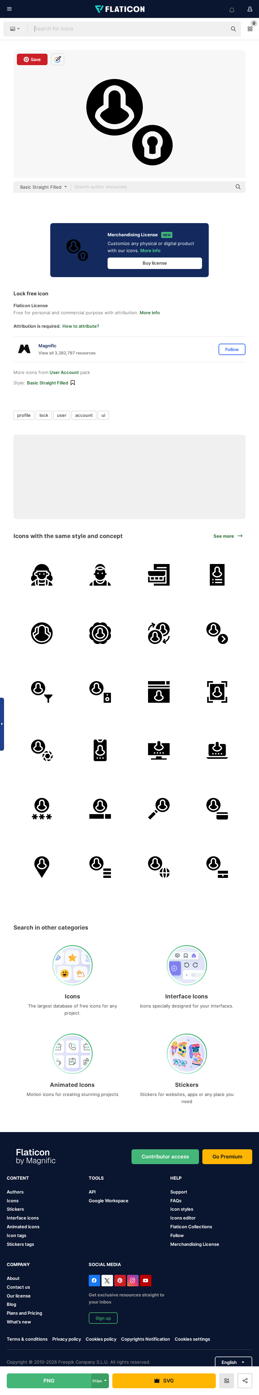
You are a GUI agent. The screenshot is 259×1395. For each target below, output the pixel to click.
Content (18, 1178)
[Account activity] (100, 750)
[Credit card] (217, 809)
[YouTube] (145, 1280)
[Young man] (100, 575)
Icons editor (183, 1217)
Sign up (103, 1318)
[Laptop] (217, 750)
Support (178, 1192)
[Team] (42, 633)
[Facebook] (94, 1280)
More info (150, 250)
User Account (64, 372)
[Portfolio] (217, 867)
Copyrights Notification (145, 1339)
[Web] (159, 692)
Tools (96, 1178)
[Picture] (217, 692)
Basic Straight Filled (47, 382)
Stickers (15, 1209)
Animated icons (23, 1226)
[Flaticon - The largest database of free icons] (120, 9)
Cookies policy (101, 1339)
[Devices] (100, 692)
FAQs (175, 1200)
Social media (105, 1264)
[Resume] (159, 575)
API (92, 1192)
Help (175, 1178)
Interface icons (23, 1217)
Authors (15, 1192)
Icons (13, 1200)
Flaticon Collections (191, 1226)
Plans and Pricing (24, 1313)
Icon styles (181, 1209)
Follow (177, 1235)
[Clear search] (218, 29)
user (61, 415)
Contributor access (165, 1156)
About (13, 1278)
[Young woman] (42, 575)
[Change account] (159, 633)
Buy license (155, 263)
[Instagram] (133, 1280)
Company (18, 1264)
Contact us (18, 1287)
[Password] (42, 809)
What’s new (19, 1321)
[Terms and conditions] (217, 575)
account (84, 415)
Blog (11, 1304)
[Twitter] (107, 1280)
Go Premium (227, 1156)
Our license (19, 1295)
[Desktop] (159, 750)
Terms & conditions (27, 1339)
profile (24, 415)
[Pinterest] (120, 1280)
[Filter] (42, 692)
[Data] (100, 867)
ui (103, 415)
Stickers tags (20, 1244)
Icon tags (16, 1235)
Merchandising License (194, 1244)
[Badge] (100, 633)
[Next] (217, 633)
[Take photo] (42, 750)
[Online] (159, 867)
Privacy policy (66, 1339)
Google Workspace (108, 1200)
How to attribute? (80, 326)
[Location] (42, 867)
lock (43, 415)
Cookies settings (192, 1339)
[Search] (159, 809)
